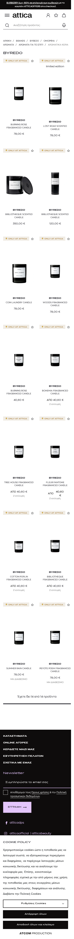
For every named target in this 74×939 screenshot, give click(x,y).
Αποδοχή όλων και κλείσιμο (35, 925)
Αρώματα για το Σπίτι (31, 45)
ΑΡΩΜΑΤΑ (8, 45)
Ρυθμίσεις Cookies (33, 904)
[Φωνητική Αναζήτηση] (64, 25)
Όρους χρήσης (40, 792)
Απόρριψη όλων (36, 914)
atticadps (17, 822)
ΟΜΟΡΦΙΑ (49, 41)
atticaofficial (19, 833)
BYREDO (34, 41)
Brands (20, 41)
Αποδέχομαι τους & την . (38, 794)
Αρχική (7, 41)
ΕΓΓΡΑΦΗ (14, 807)
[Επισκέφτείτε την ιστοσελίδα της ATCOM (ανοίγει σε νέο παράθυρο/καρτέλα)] (36, 933)
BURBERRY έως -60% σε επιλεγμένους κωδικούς (33, 3)
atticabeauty (40, 833)
